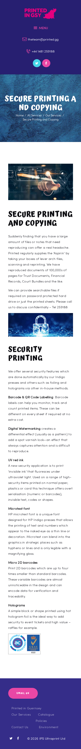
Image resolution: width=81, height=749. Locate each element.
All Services (34, 115)
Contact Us (19, 727)
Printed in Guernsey (26, 708)
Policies (41, 720)
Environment (48, 727)
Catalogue (46, 714)
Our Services (53, 115)
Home (20, 115)
